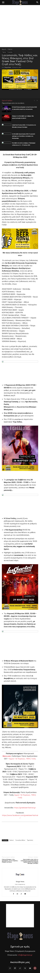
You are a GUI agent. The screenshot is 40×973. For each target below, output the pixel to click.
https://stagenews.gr (20, 884)
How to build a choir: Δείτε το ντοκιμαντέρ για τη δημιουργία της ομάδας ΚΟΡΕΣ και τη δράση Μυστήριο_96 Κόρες (29, 861)
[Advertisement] (20, 26)
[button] (3, 2)
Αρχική (4, 49)
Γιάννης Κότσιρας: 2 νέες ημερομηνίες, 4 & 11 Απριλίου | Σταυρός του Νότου (10, 861)
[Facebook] (14, 894)
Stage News (8, 67)
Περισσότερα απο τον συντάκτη (13, 103)
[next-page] (37, 100)
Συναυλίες (10, 52)
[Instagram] (18, 894)
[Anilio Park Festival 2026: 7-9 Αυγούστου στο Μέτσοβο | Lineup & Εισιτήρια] (6, 127)
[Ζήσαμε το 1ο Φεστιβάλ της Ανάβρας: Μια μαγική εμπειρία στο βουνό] (6, 118)
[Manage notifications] (34, 968)
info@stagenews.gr (25, 955)
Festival (10, 49)
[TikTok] (22, 894)
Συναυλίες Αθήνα (20, 840)
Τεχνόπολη (30, 840)
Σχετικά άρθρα (7, 100)
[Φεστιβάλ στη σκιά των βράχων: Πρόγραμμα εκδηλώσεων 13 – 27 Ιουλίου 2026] (6, 145)
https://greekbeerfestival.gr (25, 808)
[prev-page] (34, 100)
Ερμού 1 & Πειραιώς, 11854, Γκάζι (22, 759)
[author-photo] (20, 879)
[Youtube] (25, 894)
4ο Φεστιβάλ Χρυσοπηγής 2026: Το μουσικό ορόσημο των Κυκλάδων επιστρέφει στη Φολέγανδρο (23, 136)
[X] (25, 968)
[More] (36, 94)
